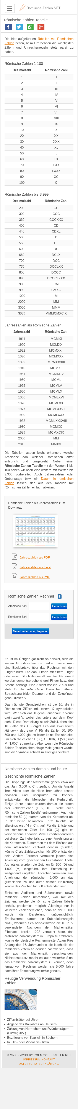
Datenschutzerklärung (39, 1063)
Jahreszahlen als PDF (35, 557)
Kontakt (48, 1059)
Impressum (32, 1059)
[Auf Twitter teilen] (19, 27)
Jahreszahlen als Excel (35, 567)
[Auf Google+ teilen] (40, 27)
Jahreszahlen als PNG (35, 577)
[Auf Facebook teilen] (8, 27)
